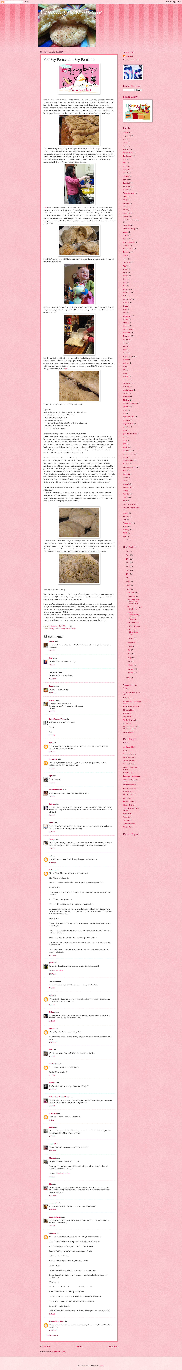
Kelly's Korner (128, 698)
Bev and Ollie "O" (56, 790)
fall (124, 285)
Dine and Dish (128, 772)
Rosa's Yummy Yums (57, 719)
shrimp (125, 490)
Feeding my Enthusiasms (131, 776)
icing (125, 343)
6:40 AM (52, 751)
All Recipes (127, 723)
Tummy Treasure (129, 823)
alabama (126, 132)
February (131, 669)
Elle (50, 1184)
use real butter (58, 970)
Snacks (125, 497)
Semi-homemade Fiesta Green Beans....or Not (133, 601)
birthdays (126, 169)
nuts (124, 413)
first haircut (127, 292)
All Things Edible (129, 747)
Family (73, 628)
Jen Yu (51, 962)
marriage (126, 386)
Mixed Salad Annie (129, 795)
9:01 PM (52, 650)
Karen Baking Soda (56, 1321)
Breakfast (126, 183)
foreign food (127, 299)
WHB (125, 533)
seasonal (126, 484)
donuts (125, 259)
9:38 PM (52, 848)
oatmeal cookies (128, 416)
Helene (51, 1012)
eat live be (126, 262)
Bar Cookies (127, 156)
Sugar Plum (127, 813)
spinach (125, 513)
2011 (128, 574)
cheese (125, 209)
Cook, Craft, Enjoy (129, 754)
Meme (125, 393)
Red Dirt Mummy (129, 801)
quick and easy (128, 460)
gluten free (127, 316)
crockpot (126, 245)
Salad (125, 470)
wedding (126, 530)
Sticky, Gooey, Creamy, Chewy (131, 809)
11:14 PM (52, 955)
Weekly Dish (127, 827)
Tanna (45, 207)
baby (125, 146)
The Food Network (129, 720)
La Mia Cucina (128, 791)
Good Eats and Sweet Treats (130, 780)
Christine (52, 1158)
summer (126, 516)
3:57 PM (52, 782)
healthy (125, 326)
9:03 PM (52, 664)
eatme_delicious (55, 1217)
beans (125, 159)
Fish (124, 296)
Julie (51, 995)
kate (124, 353)
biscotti (125, 173)
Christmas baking (129, 228)
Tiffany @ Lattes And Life (58, 1097)
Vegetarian (127, 523)
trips (124, 519)
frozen (125, 306)
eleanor (125, 269)
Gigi (50, 658)
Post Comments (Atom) (58, 1351)
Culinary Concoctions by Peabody (131, 768)
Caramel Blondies (133, 626)
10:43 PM (52, 1195)
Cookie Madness (128, 760)
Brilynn (52, 804)
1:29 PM (52, 1136)
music (125, 410)
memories (126, 396)
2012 (128, 570)
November (132, 596)
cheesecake (127, 213)
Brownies (126, 186)
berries (125, 166)
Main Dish (126, 383)
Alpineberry (127, 750)
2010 (128, 578)
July (129, 650)
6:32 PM (52, 1004)
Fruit (125, 309)
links (125, 373)
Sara (50, 1049)
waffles (125, 526)
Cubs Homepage (128, 732)
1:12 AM (52, 1056)
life (124, 369)
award (125, 142)
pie (124, 437)
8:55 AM (52, 1075)
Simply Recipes (128, 805)
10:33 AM (52, 974)
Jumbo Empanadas (129, 784)
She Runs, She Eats (63, 1173)
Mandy (51, 839)
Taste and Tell (127, 820)
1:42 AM (52, 711)
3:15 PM (52, 768)
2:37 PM (52, 1106)
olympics (126, 420)
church (125, 232)
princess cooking (129, 454)
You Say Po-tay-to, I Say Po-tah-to (134, 608)
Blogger (101, 1365)
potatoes (126, 447)
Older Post (113, 1346)
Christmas (126, 225)
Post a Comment (52, 1335)
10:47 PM (52, 862)
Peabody (52, 700)
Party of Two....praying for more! (132, 702)
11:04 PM (52, 1209)
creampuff (53, 1203)
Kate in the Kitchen (129, 788)
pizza (125, 440)
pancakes (126, 427)
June (129, 654)
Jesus (125, 349)
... (49, 855)
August (130, 646)
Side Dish (126, 494)
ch (124, 206)
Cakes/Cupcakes (128, 193)
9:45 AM (52, 1120)
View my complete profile (132, 60)
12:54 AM (52, 693)
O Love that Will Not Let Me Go (131, 693)
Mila (50, 743)
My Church (127, 717)
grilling (125, 323)
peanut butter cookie (130, 433)
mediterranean (128, 390)
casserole (126, 203)
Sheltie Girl (53, 1064)
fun (124, 312)
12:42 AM (52, 1330)
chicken (126, 216)
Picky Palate (127, 798)
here (66, 368)
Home (80, 1346)
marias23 (52, 1144)
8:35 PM (52, 831)
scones (125, 480)
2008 (128, 585)
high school (127, 333)
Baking (51, 628)
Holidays (126, 336)
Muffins (125, 406)
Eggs (125, 265)
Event (125, 272)
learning (126, 359)
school (125, 477)
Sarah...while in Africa (131, 706)
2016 (128, 555)
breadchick (53, 759)
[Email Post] (71, 626)
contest (125, 235)
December (131, 592)
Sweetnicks (127, 817)
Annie (51, 822)
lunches (125, 376)
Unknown (52, 870)
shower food (127, 487)
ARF (125, 139)
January (131, 672)
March (130, 665)
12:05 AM (52, 1042)
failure (125, 279)
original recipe (128, 423)
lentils (125, 366)
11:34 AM (52, 1089)
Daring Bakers (65, 628)
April (51, 775)
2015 (128, 559)
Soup (125, 500)
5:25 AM (52, 735)
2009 (128, 581)
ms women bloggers (130, 403)
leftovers (126, 363)
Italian (125, 346)
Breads (56, 628)
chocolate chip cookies (131, 220)
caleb (125, 196)
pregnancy (126, 450)
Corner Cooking (128, 764)
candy (125, 199)
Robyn (51, 1127)
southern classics (129, 504)
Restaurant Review (129, 467)
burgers (125, 189)
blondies (126, 176)
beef (124, 162)
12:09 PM (52, 1150)
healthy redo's (128, 329)
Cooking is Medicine (71, 11)
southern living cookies (131, 507)
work (125, 540)
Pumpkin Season (133, 622)
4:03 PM (52, 796)
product (126, 457)
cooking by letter (129, 242)
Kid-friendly (127, 356)
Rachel (51, 686)
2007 (128, 589)
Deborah (52, 1082)
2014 (128, 562)
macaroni (126, 380)
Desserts (126, 252)
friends (125, 302)
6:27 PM (52, 1226)
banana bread (127, 152)
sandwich (126, 474)
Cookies (126, 239)
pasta (125, 430)
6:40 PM (52, 1314)
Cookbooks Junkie (129, 757)
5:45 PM (52, 988)
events (125, 275)
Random (126, 464)
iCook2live (53, 1113)
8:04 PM (52, 815)
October (131, 638)
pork (124, 443)
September (132, 642)
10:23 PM (52, 678)
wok (124, 536)
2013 (128, 566)
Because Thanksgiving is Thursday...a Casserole (133, 616)
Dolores (52, 1028)
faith (124, 282)
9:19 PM (52, 1021)
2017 (128, 551)
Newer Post (45, 1346)
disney (125, 255)
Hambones (126, 713)
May (129, 657)
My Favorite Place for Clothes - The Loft (130, 728)
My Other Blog (128, 710)
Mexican (126, 400)
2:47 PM (52, 1176)
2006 (128, 677)
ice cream (126, 339)
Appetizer (126, 136)
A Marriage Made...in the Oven (132, 632)
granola (125, 319)
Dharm (51, 641)
